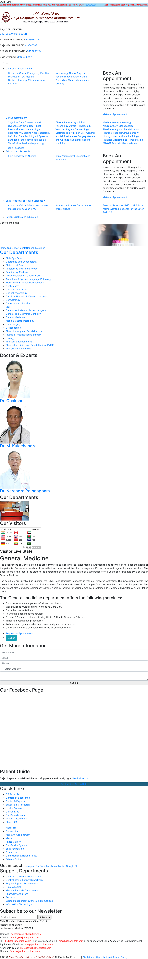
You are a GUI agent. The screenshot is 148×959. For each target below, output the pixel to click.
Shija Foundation (15, 848)
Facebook (51, 866)
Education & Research (18, 151)
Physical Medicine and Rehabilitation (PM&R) (30, 345)
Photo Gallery (13, 841)
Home (3, 247)
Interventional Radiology (125, 136)
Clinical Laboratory (66, 122)
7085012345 (33, 39)
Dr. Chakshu (12, 400)
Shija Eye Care (16, 122)
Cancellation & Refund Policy (21, 855)
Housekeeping (13, 886)
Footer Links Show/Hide (74, 784)
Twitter (61, 866)
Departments (84, 205)
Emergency (33, 73)
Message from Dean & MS (22, 208)
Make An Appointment (18, 834)
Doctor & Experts (15, 801)
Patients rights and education (22, 216)
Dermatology (82, 129)
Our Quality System (16, 845)
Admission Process (66, 205)
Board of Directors (113, 205)
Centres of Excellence (18, 68)
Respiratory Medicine (19, 132)
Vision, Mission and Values (33, 205)
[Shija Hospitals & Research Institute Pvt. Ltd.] (41, 17)
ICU (23, 76)
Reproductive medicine (124, 143)
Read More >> (80, 778)
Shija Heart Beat (32, 125)
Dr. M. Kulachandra (18, 445)
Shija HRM (11, 822)
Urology (60, 83)
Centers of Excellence (18, 797)
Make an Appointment (115, 114)
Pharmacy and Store (17, 893)
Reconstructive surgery (68, 76)
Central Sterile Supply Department (25, 879)
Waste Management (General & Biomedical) (29, 900)
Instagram (29, 866)
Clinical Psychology (16, 292)
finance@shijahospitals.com (25, 951)
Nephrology (62, 73)
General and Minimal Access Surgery (26, 310)
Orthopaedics (126, 125)
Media (9, 838)
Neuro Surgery (77, 73)
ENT (83, 132)
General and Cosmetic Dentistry (23, 313)
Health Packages (15, 147)
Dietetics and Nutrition (68, 132)
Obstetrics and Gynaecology (21, 261)
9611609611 (20, 33)
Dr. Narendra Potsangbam (25, 490)
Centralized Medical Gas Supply (23, 876)
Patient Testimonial (16, 818)
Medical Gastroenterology (117, 122)
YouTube (40, 866)
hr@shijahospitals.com (71, 940)
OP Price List (13, 794)
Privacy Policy (13, 859)
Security (10, 897)
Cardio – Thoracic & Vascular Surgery (26, 296)
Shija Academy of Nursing (22, 155)
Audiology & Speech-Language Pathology (28, 279)
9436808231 (25, 56)
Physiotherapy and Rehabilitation (121, 129)
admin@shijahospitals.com (24, 937)
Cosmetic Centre (17, 73)
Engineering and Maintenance (22, 883)
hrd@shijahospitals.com (18, 940)
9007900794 (7, 33)
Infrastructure (63, 208)
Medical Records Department (22, 890)
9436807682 (31, 45)
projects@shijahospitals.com (35, 947)
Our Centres (12, 811)
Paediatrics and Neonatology (24, 129)
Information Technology (19, 904)
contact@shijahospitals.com (26, 934)
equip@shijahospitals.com (39, 944)
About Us (13, 205)
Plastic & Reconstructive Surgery (121, 132)
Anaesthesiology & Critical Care (23, 275)
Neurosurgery (110, 125)
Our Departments (15, 117)
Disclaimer (11, 852)
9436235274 (34, 51)
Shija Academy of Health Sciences (25, 200)
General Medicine (35, 247)
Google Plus (72, 866)
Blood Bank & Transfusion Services (25, 282)
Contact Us (12, 831)
